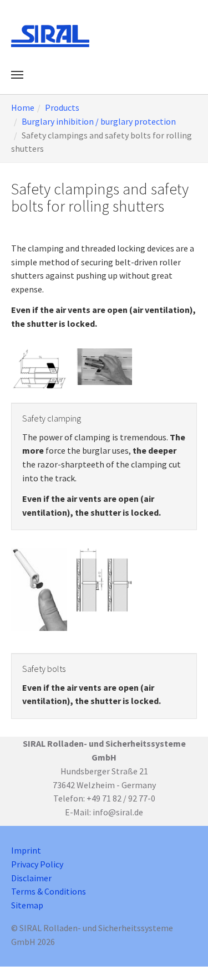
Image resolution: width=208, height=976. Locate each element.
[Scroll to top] (183, 951)
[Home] (50, 36)
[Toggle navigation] (17, 74)
